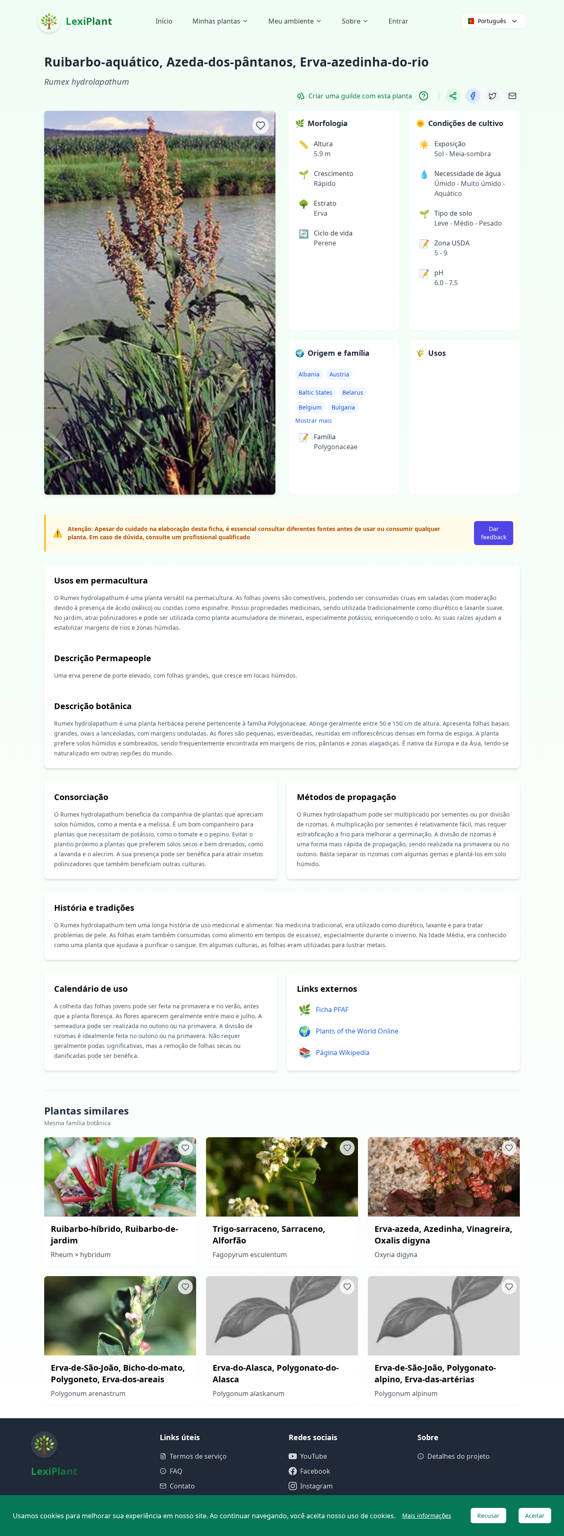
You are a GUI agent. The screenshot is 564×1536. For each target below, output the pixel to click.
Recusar (488, 1515)
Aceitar (535, 1515)
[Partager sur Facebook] (472, 95)
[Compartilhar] (453, 95)
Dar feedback (493, 533)
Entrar (398, 21)
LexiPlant (89, 21)
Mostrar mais (313, 420)
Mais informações (426, 1515)
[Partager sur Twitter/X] (492, 95)
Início (164, 21)
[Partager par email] (512, 95)
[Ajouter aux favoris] (260, 125)
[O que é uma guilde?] (423, 96)
